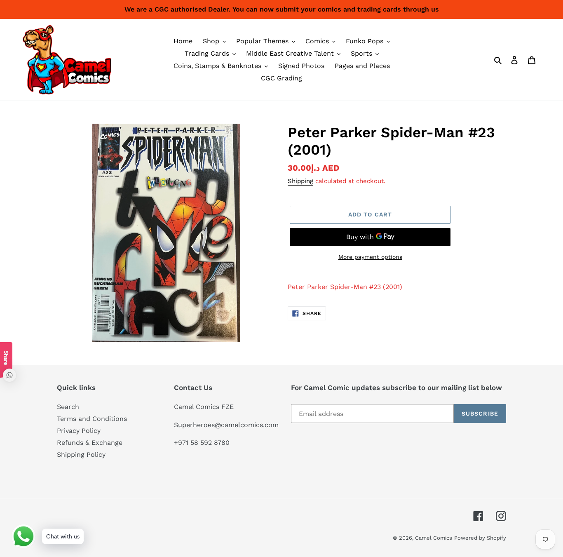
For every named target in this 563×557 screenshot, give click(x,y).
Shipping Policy (81, 454)
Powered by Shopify (480, 538)
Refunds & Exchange (89, 443)
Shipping (300, 181)
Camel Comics (433, 538)
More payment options (370, 257)
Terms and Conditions (92, 419)
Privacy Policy (79, 431)
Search (68, 407)
